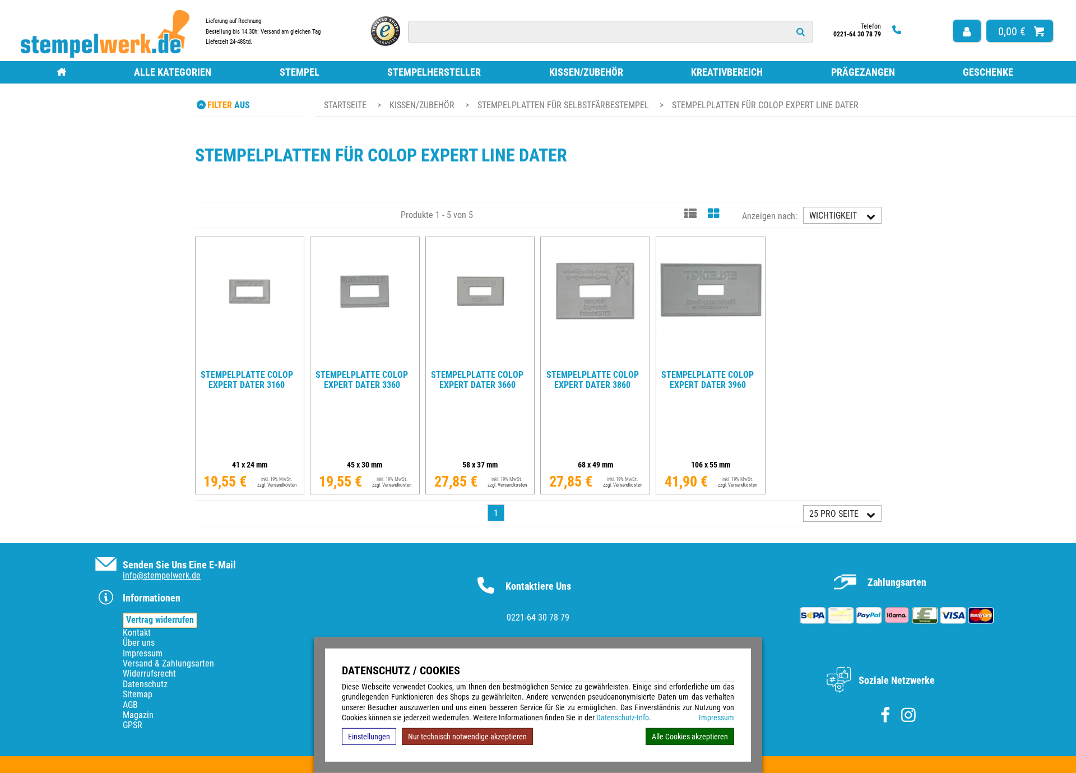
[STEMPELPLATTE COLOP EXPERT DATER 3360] (365, 360)
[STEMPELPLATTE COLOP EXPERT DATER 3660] (480, 360)
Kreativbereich (727, 72)
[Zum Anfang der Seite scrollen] (996, 750)
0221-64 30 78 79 (538, 617)
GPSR (132, 725)
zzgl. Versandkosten (276, 485)
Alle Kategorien (172, 72)
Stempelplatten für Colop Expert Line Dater (765, 105)
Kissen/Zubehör (586, 72)
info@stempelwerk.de (162, 575)
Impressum (716, 717)
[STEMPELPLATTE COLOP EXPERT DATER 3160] (249, 360)
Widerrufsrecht (149, 673)
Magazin (138, 715)
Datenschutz (145, 684)
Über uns (139, 642)
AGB (130, 705)
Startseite (345, 105)
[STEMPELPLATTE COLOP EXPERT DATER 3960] (710, 360)
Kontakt (137, 632)
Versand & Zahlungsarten (168, 663)
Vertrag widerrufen (160, 619)
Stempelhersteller (434, 72)
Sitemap (137, 694)
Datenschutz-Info (622, 717)
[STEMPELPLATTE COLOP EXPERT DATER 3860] (595, 360)
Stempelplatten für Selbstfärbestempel (564, 105)
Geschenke (988, 72)
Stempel (299, 72)
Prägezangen (863, 72)
